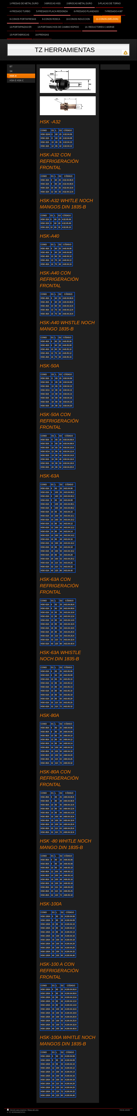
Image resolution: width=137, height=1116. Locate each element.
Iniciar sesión (125, 1110)
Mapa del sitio (33, 1110)
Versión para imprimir (18, 1110)
